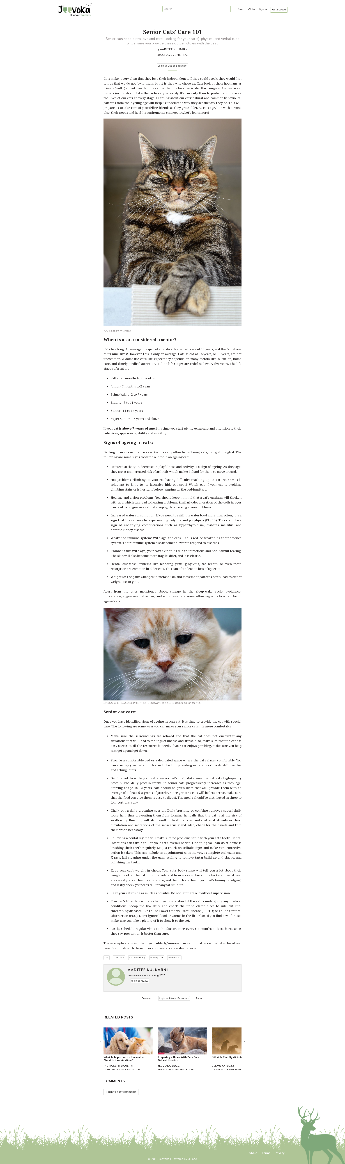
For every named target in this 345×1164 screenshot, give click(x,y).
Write (251, 9)
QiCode (192, 1159)
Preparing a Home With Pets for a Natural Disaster (178, 1058)
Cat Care (119, 957)
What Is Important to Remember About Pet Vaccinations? (124, 1058)
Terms (266, 1153)
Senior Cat (174, 957)
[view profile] (116, 977)
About (253, 1153)
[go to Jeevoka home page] (108, 9)
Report (200, 998)
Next (244, 1041)
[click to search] (232, 9)
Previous (101, 1041)
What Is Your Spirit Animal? (229, 1057)
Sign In (263, 9)
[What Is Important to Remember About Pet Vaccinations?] (128, 1040)
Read (241, 9)
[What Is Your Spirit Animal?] (237, 1040)
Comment (147, 998)
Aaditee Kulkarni (174, 49)
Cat (107, 957)
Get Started (279, 9)
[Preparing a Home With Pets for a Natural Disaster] (182, 1040)
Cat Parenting (137, 957)
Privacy (279, 1153)
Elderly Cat (156, 957)
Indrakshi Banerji (118, 1066)
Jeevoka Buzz (169, 1066)
